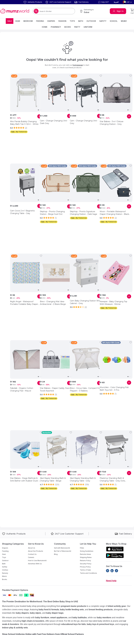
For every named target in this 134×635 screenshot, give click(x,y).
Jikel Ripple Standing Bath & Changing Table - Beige (53, 479)
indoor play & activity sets (15, 627)
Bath (80, 21)
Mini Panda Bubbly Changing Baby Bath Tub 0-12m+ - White (24, 122)
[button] (103, 2)
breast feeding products (101, 609)
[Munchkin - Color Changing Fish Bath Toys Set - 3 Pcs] (116, 359)
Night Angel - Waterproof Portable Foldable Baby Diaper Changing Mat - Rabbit (24, 302)
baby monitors (104, 617)
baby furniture (42, 617)
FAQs (82, 548)
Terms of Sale (85, 570)
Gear (17, 21)
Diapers (51, 21)
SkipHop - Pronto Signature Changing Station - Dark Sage (83, 212)
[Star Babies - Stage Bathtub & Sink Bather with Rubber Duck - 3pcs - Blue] (26, 449)
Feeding (40, 21)
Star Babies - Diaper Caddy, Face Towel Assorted (55, 389)
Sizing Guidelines (86, 551)
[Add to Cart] (39, 116)
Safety (102, 21)
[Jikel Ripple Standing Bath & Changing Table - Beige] (56, 449)
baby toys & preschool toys (100, 624)
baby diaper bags (54, 613)
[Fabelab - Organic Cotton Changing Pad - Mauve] (26, 359)
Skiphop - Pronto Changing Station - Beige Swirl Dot (52, 212)
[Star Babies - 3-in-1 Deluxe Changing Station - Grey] (116, 93)
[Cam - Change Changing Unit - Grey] (86, 93)
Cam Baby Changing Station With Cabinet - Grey (85, 302)
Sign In (120, 11)
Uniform (88, 27)
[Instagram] (107, 570)
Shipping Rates (86, 557)
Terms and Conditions (88, 573)
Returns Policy (85, 560)
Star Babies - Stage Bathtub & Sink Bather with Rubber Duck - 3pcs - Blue (24, 479)
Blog (56, 554)
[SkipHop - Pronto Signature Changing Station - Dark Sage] (86, 183)
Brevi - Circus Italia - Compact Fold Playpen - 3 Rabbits (85, 389)
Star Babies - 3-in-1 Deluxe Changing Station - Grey (111, 122)
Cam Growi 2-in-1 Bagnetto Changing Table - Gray (22, 212)
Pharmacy (56, 27)
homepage (78, 65)
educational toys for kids (73, 624)
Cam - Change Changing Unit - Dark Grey (54, 122)
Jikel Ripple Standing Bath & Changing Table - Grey (83, 479)
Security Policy (85, 564)
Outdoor (91, 21)
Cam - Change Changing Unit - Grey (84, 122)
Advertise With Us (35, 564)
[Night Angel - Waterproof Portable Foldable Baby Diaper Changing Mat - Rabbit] (26, 273)
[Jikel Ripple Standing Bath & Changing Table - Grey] (86, 449)
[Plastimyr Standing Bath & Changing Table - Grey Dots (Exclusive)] (116, 449)
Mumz (124, 21)
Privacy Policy (85, 567)
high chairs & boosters (33, 621)
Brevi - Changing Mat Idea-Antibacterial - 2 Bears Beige (53, 302)
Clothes (5, 570)
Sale (9, 21)
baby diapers (22, 613)
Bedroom (28, 21)
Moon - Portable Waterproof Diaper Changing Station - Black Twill (114, 212)
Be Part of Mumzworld (62, 551)
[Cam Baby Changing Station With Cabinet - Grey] (86, 273)
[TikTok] (116, 570)
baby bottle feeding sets (72, 609)
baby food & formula (49, 609)
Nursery (5, 573)
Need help (111, 580)
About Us (31, 548)
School (114, 21)
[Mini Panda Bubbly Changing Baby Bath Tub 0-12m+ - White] (26, 93)
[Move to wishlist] (41, 75)
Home (44, 27)
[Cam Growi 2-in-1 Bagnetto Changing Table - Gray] (26, 183)
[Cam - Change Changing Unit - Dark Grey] (56, 93)
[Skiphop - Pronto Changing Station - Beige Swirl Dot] (56, 183)
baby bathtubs (79, 617)
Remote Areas (85, 554)
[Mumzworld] (14, 11)
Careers (31, 557)
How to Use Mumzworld (37, 560)
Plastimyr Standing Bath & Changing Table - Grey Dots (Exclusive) (112, 479)
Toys (72, 21)
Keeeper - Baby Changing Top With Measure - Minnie (113, 302)
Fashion (62, 21)
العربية (116, 2)
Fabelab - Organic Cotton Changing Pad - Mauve (21, 389)
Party (77, 27)
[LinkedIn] (112, 570)
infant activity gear (117, 606)
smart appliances (58, 617)
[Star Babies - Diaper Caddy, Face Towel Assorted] (56, 359)
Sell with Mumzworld (62, 548)
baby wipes (35, 613)
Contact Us (32, 554)
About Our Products (35, 551)
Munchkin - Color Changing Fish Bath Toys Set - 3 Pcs (114, 388)
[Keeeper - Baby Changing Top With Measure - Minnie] (116, 273)
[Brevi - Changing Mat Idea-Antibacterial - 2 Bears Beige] (56, 273)
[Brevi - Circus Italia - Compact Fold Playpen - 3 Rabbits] (86, 359)
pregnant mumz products (73, 606)
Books (67, 27)
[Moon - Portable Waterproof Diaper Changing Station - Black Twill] (116, 183)
